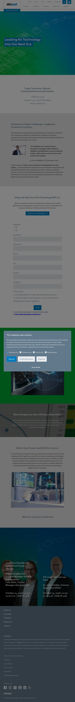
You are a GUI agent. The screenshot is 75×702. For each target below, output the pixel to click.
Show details (36, 367)
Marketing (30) (52, 352)
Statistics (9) (39, 352)
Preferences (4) (27, 352)
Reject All (41, 359)
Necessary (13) (13, 352)
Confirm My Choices (26, 359)
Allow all (11, 359)
